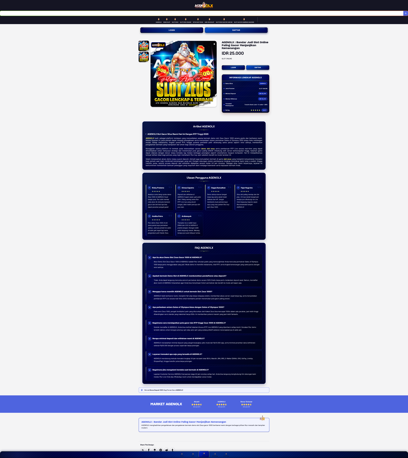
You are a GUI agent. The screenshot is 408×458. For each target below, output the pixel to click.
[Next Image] (215, 74)
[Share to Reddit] (166, 450)
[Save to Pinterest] (160, 450)
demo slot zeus (208, 149)
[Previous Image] (152, 74)
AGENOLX (150, 138)
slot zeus (227, 159)
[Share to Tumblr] (172, 450)
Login (172, 30)
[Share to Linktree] (154, 450)
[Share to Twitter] (142, 450)
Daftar (236, 30)
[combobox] (201, 13)
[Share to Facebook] (148, 450)
